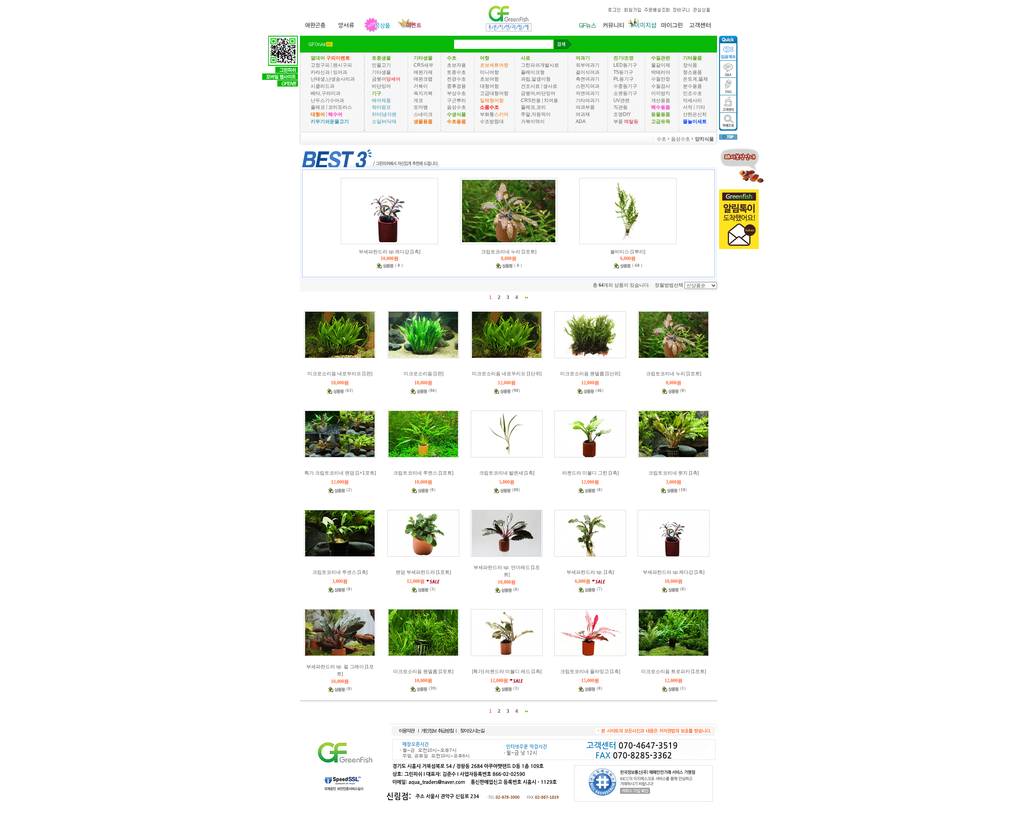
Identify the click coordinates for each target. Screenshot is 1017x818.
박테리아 (660, 72)
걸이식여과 (587, 72)
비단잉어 (381, 86)
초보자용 (456, 65)
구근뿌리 (456, 100)
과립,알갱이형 (536, 79)
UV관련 (621, 100)
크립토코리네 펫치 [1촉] (673, 473)
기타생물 (381, 72)
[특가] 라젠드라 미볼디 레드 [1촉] (506, 671)
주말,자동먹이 (536, 114)
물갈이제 (660, 65)
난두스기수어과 (327, 100)
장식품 (690, 65)
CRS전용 (531, 100)
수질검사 (660, 86)
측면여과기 (587, 79)
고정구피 (320, 65)
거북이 (421, 86)
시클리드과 (322, 86)
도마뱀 (421, 107)
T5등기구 (623, 72)
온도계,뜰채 (695, 79)
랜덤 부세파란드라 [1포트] (423, 572)
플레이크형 (533, 72)
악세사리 (692, 100)
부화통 (487, 114)
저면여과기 (587, 93)
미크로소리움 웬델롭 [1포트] (423, 671)
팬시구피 (342, 65)
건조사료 (531, 86)
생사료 (550, 86)
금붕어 (379, 79)
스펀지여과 (587, 86)
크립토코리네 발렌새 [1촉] (506, 473)
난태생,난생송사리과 (333, 79)
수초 (661, 138)
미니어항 (489, 72)
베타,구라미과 (325, 93)
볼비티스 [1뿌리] (627, 252)
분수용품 (692, 86)
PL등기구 (623, 79)
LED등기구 (625, 65)
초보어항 (489, 79)
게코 (418, 100)
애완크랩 (423, 79)
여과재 (583, 114)
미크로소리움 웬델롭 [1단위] (590, 373)
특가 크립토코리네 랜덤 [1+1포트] (340, 473)
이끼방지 (660, 93)
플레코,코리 (533, 107)
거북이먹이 (533, 121)
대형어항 (489, 86)
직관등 (620, 107)
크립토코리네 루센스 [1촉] (339, 572)
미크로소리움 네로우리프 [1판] (339, 373)
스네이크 (423, 114)
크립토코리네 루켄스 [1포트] (423, 473)
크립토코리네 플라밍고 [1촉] (590, 671)
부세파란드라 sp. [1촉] (590, 572)
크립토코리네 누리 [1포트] (508, 252)
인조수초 (692, 93)
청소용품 (692, 72)
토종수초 (456, 72)
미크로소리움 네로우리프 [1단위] (506, 373)
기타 (700, 107)
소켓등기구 (625, 93)
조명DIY (622, 114)
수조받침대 (492, 121)
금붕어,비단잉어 (538, 93)
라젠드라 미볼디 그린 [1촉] (590, 473)
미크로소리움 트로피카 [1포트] (673, 671)
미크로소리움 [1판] (423, 373)
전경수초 (456, 79)
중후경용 (456, 86)
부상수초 (456, 93)
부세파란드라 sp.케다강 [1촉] (389, 252)
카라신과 (320, 72)
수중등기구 (625, 86)
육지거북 (423, 93)
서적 (687, 107)
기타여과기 (587, 100)
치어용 (551, 100)
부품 (618, 121)
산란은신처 (695, 114)
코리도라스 (340, 107)
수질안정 (660, 79)
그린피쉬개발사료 (540, 65)
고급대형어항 (494, 93)
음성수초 (456, 107)
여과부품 (585, 107)
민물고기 (381, 65)
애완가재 (423, 72)
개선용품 (660, 100)
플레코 (318, 107)
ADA (581, 121)
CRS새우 (423, 65)
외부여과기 (587, 65)
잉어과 (340, 72)
